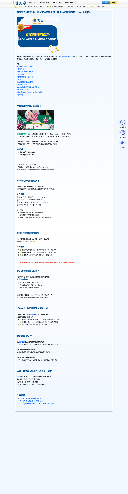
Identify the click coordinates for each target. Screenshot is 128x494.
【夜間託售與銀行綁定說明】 (66, 6)
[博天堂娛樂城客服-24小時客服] (123, 123)
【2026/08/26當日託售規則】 (22, 6)
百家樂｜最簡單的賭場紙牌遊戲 (30, 398)
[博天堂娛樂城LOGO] (19, 2)
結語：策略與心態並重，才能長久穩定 (29, 92)
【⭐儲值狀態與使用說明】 (44, 6)
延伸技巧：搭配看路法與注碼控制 (28, 87)
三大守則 (21, 79)
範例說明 (21, 69)
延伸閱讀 (20, 95)
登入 (105, 2)
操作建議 (21, 74)
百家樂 (22, 342)
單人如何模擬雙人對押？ (25, 82)
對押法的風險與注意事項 (25, 77)
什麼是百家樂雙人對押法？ (26, 66)
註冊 (113, 2)
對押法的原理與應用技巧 (25, 72)
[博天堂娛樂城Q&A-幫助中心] (123, 134)
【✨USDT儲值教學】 (85, 6)
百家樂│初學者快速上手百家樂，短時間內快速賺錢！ (37, 403)
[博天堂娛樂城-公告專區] (123, 144)
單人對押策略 (22, 84)
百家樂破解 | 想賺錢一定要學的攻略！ (32, 401)
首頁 (30, 2)
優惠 (71, 2)
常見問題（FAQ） (23, 90)
